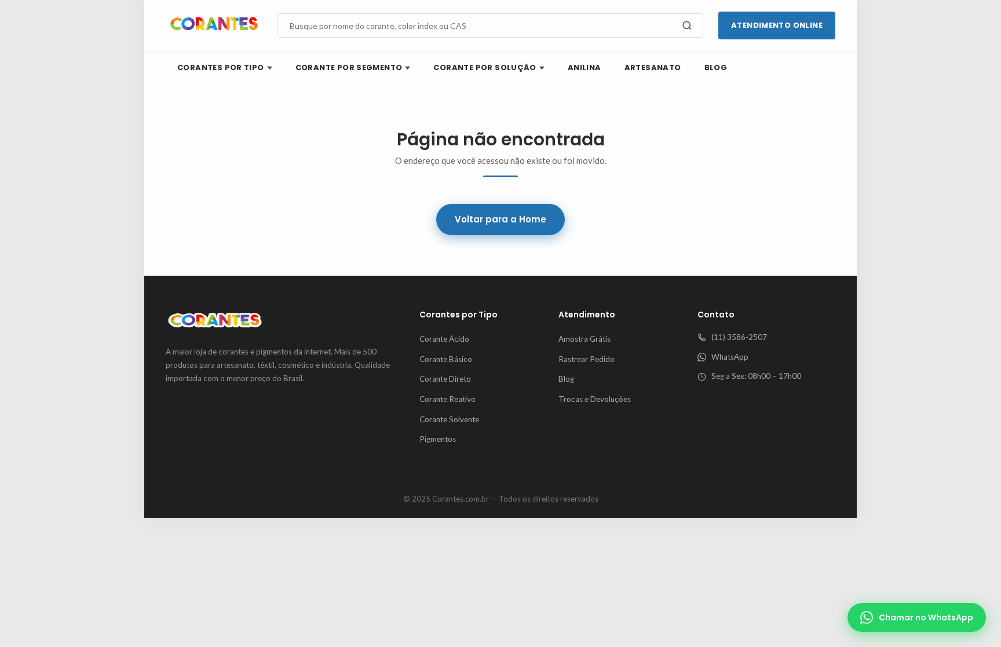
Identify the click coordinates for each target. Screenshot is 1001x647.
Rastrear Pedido (586, 359)
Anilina (584, 67)
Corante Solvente (449, 419)
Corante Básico (445, 359)
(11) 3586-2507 (739, 337)
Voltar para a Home (500, 219)
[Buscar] (687, 25)
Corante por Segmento (349, 67)
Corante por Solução (484, 67)
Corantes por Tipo (220, 67)
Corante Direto (445, 378)
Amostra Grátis (584, 338)
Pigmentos (437, 439)
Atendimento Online (777, 25)
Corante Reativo (447, 399)
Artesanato (652, 67)
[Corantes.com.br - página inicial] (214, 25)
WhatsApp (729, 356)
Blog (716, 67)
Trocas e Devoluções (594, 399)
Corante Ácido (444, 338)
